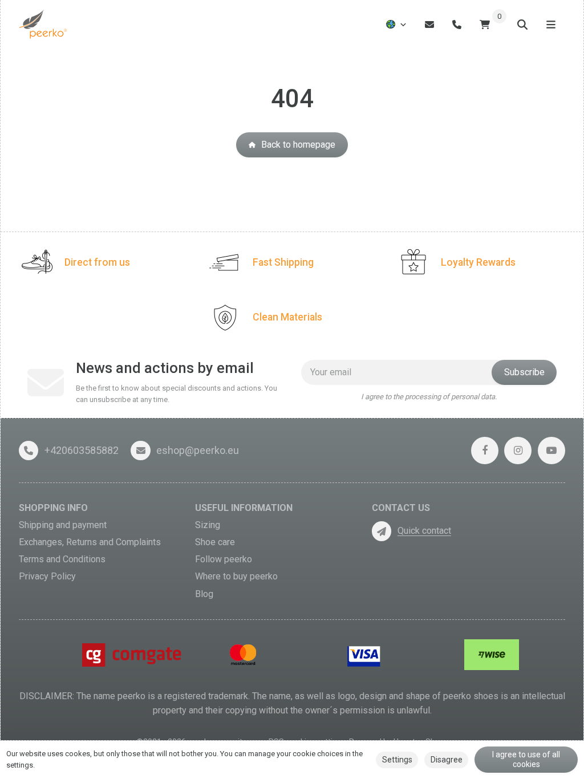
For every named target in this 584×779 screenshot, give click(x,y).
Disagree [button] (447, 759)
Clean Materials (287, 317)
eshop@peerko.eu (197, 450)
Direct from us (97, 262)
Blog (204, 594)
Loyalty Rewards (478, 262)
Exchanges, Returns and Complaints (90, 542)
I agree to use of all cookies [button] (526, 759)
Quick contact (424, 530)
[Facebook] (484, 450)
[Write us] (381, 531)
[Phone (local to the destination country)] (457, 24)
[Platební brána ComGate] (133, 654)
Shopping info (53, 507)
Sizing (207, 525)
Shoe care (215, 542)
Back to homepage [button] (298, 144)
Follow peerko (223, 559)
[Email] (429, 24)
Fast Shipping (283, 262)
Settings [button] (397, 759)
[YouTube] (551, 450)
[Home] (44, 24)
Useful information (244, 507)
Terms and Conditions (62, 559)
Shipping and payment (63, 525)
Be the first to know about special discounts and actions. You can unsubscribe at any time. (176, 394)
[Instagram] (518, 450)
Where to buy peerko (236, 576)
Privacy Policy (47, 576)
